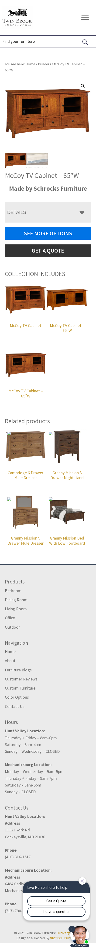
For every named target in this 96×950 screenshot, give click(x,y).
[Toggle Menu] (85, 17)
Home (10, 651)
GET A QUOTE (48, 250)
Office (10, 617)
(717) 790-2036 (18, 910)
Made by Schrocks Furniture (48, 188)
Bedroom (13, 590)
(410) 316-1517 (18, 857)
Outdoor (12, 627)
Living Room (16, 608)
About (10, 660)
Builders (44, 64)
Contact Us (14, 706)
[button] (83, 86)
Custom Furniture (20, 688)
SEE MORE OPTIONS (48, 233)
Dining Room (16, 599)
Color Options (17, 697)
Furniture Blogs (18, 670)
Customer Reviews (21, 679)
